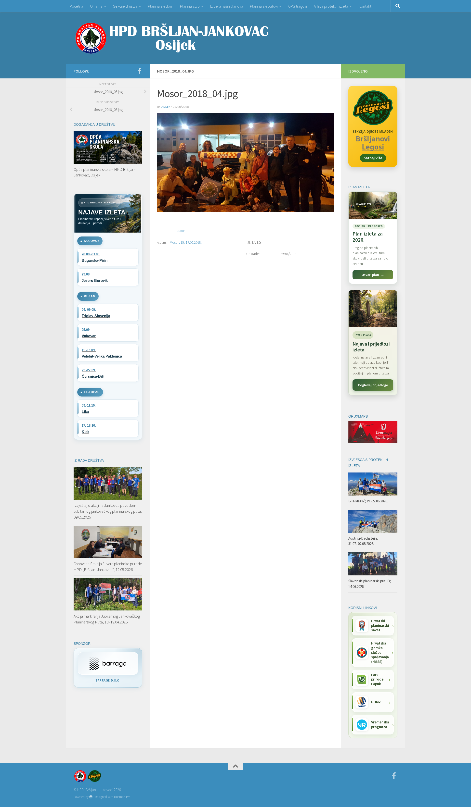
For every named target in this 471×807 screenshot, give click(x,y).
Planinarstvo (190, 6)
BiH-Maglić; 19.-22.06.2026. (368, 501)
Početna (76, 6)
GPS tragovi (297, 6)
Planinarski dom (160, 6)
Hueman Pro (122, 797)
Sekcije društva (125, 6)
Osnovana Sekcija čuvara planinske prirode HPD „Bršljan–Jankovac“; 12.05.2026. (108, 566)
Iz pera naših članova (226, 6)
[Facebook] (139, 71)
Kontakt (365, 6)
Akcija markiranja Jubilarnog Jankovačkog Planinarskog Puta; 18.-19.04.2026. (107, 619)
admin (165, 106)
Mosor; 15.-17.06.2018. (186, 242)
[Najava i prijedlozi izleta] (373, 308)
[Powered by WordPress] (90, 796)
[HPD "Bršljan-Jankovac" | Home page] (172, 38)
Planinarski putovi (264, 6)
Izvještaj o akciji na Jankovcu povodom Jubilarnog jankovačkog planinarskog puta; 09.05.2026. (108, 511)
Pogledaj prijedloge (373, 385)
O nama (96, 6)
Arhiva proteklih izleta (331, 6)
